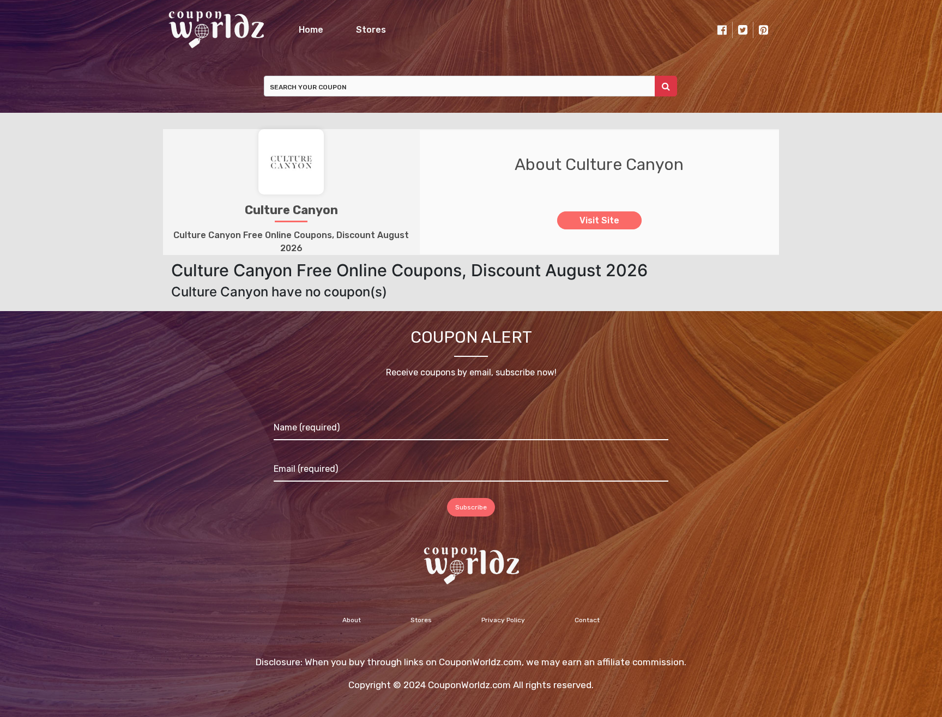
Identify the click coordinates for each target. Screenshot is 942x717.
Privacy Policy (503, 620)
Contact (587, 620)
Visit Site (599, 220)
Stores (371, 30)
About (351, 620)
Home (311, 30)
